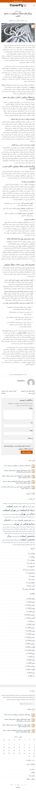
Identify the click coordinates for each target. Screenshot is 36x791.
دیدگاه (31, 408)
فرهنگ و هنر (31, 582)
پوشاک (33, 557)
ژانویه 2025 (31, 634)
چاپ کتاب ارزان (17, 542)
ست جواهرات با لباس (24, 529)
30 (34, 756)
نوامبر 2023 (31, 663)
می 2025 (32, 621)
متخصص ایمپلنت (27, 535)
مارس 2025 (31, 628)
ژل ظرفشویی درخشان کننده (25, 544)
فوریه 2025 (31, 631)
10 (29, 747)
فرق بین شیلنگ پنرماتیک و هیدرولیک (14, 531)
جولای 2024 (31, 650)
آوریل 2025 (31, 624)
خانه (25, 784)
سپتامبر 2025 (31, 615)
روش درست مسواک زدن (10, 526)
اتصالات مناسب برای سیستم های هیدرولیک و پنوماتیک (24, 503)
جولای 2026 (31, 599)
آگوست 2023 (31, 669)
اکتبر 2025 (32, 611)
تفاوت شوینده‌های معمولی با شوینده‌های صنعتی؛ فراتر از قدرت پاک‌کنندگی (17, 471)
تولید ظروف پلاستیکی (24, 520)
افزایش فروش (28, 506)
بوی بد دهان (9, 514)
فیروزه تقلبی (32, 533)
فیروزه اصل (5, 531)
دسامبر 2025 (31, 605)
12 (19, 747)
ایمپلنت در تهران (18, 510)
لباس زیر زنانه (14, 533)
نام (31, 422)
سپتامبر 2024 (31, 644)
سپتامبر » (28, 760)
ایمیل (31, 430)
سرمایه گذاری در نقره (15, 529)
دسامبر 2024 (31, 637)
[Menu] (34, 5)
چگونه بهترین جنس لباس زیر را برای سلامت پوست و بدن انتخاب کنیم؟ (15, 487)
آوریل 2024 (31, 660)
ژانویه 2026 (31, 602)
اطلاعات (32, 553)
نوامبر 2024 (31, 640)
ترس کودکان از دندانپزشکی (20, 516)
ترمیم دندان (13, 516)
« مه (33, 760)
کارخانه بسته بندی (16, 544)
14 (9, 747)
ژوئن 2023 (32, 673)
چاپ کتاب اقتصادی (10, 542)
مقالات (33, 772)
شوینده (33, 576)
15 (4, 747)
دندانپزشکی (31, 573)
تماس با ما (32, 776)
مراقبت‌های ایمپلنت (15, 536)
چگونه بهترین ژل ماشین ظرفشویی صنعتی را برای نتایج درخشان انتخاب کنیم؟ (16, 482)
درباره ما (32, 769)
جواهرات (32, 560)
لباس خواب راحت (20, 533)
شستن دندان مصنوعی (6, 529)
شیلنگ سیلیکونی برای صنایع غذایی (28, 531)
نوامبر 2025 (31, 608)
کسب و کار (31, 586)
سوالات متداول (30, 779)
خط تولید (32, 566)
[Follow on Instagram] (30, 703)
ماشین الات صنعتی (8, 533)
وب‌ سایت (30, 438)
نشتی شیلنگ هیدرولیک (15, 539)
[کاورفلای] (18, 5)
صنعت (33, 579)
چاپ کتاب (22, 542)
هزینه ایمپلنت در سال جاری (29, 542)
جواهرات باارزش (14, 520)
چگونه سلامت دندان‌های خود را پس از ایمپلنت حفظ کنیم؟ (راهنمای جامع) (16, 476)
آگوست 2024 (31, 647)
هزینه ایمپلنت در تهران (6, 539)
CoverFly (11, 20)
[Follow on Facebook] (33, 703)
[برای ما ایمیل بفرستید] (24, 703)
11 (24, 747)
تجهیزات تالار (28, 516)
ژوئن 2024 (32, 653)
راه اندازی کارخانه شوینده (27, 526)
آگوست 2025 (31, 618)
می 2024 (32, 656)
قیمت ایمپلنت (27, 533)
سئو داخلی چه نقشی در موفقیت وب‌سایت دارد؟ (17, 465)
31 (29, 756)
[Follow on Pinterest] (21, 703)
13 (14, 747)
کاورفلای (18, 787)
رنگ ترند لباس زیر (18, 526)
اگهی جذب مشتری (19, 506)
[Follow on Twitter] (27, 703)
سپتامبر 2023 (31, 666)
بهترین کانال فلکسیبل (16, 514)
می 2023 (32, 676)
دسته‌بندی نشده (18, 11)
